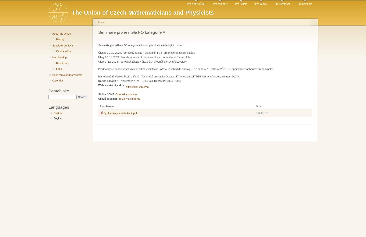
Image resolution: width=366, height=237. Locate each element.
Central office (63, 51)
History (60, 39)
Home (101, 22)
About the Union (61, 33)
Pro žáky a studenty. (129, 98)
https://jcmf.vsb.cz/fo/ (137, 87)
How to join (62, 63)
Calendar (57, 80)
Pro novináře (305, 4)
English (58, 118)
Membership (59, 57)
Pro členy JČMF (196, 4)
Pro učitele (241, 4)
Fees (59, 68)
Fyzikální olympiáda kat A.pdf (120, 113)
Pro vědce (261, 4)
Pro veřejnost (282, 4)
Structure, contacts (62, 45)
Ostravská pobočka (126, 94)
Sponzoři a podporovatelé (67, 75)
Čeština (58, 113)
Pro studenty (220, 4)
